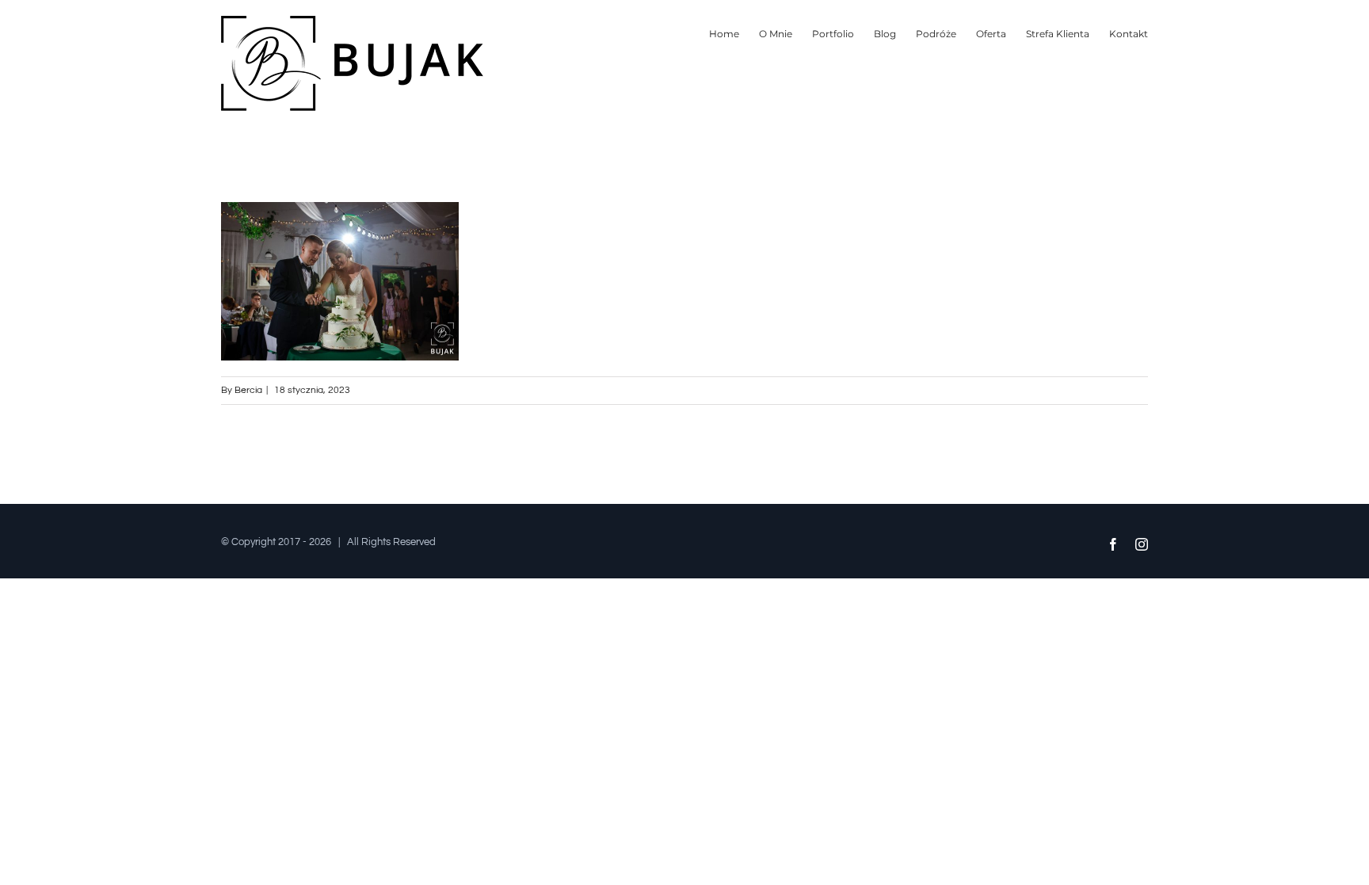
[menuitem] (734, 33)
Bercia (248, 390)
